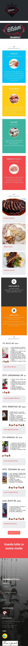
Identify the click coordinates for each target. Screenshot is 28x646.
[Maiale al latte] (14, 233)
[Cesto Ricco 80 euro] (14, 352)
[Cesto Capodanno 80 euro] (14, 384)
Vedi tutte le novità (14, 532)
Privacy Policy (6, 625)
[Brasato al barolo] (14, 207)
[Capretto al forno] (14, 260)
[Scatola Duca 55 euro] (14, 509)
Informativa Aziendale (7, 627)
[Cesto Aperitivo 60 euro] (14, 415)
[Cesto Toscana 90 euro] (14, 478)
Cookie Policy (13, 625)
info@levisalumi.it (8, 602)
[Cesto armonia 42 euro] (14, 446)
